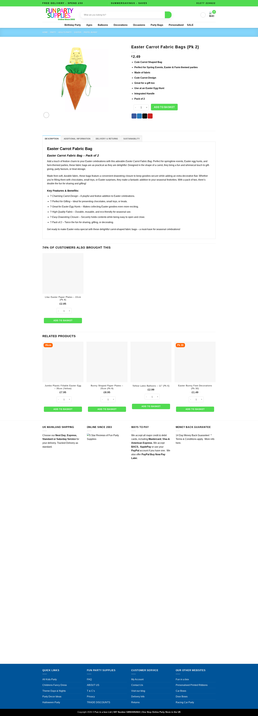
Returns (135, 702)
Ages (89, 25)
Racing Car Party (185, 702)
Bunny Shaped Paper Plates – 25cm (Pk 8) (107, 387)
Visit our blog (138, 691)
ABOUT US (93, 685)
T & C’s (91, 691)
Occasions (139, 25)
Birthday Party (72, 25)
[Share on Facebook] (134, 116)
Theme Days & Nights (54, 691)
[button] (203, 14)
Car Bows (181, 691)
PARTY (53, 32)
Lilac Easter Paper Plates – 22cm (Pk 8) (63, 298)
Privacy (91, 696)
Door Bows (182, 696)
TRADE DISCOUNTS (98, 702)
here (178, 443)
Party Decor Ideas (51, 696)
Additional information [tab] (77, 139)
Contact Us (137, 685)
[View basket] (211, 15)
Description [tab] (52, 139)
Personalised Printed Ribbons (192, 685)
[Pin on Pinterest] (150, 116)
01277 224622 (206, 3)
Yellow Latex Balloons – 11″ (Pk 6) (151, 386)
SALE (190, 25)
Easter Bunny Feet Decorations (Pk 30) (195, 387)
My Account (137, 679)
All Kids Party (49, 679)
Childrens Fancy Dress (54, 685)
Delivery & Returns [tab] (107, 139)
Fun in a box (182, 679)
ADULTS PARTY (65, 32)
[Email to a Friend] (144, 116)
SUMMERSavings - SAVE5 (129, 3)
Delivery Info (138, 696)
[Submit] (168, 14)
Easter (77, 32)
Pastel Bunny (90, 32)
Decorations (121, 25)
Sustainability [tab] (131, 139)
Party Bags (157, 25)
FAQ (89, 679)
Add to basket (164, 107)
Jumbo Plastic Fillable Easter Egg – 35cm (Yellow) (63, 387)
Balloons (103, 25)
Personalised (176, 25)
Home (45, 32)
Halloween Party (51, 702)
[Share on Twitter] (139, 116)
